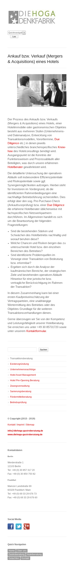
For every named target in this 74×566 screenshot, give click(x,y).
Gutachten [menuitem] (14, 558)
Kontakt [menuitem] (25, 558)
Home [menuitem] (12, 550)
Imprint (20, 424)
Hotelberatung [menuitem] (34, 554)
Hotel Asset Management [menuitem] (23, 375)
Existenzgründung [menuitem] (19, 364)
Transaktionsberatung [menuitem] (21, 358)
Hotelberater (15, 167)
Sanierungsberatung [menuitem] (20, 391)
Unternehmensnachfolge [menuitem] (23, 369)
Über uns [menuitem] (22, 550)
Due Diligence (55, 205)
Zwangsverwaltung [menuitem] (20, 386)
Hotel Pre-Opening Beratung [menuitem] (24, 380)
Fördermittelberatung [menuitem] (21, 397)
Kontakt (11, 424)
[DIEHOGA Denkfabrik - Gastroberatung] (12, 528)
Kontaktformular (36, 331)
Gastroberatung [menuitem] (17, 554)
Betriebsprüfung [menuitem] (18, 402)
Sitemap (30, 424)
